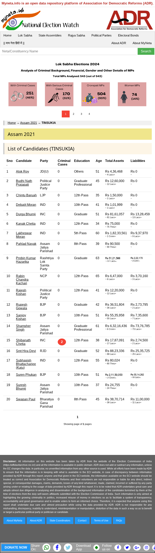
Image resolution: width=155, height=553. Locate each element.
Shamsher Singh (23, 327)
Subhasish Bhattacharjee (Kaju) (26, 364)
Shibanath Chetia (23, 342)
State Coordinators (60, 520)
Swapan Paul (25, 399)
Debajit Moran (26, 204)
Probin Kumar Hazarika (26, 259)
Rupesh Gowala (21, 306)
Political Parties (101, 35)
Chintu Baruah (26, 195)
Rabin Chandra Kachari (22, 279)
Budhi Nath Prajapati (24, 182)
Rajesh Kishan (21, 292)
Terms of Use (101, 520)
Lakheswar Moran (24, 234)
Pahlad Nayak (26, 243)
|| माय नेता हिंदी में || (13, 43)
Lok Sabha (25, 35)
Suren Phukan (26, 374)
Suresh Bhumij (21, 386)
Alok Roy (22, 171)
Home (7, 35)
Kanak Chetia (26, 223)
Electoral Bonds (128, 35)
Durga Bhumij (26, 214)
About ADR (118, 43)
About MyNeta (142, 43)
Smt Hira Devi (26, 351)
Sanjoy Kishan (21, 317)
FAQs (119, 520)
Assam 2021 (28, 122)
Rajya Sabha (76, 35)
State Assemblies (50, 35)
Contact (82, 520)
